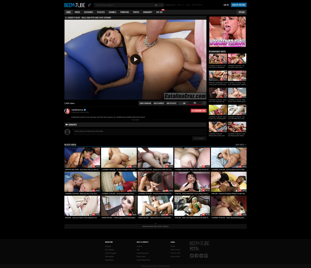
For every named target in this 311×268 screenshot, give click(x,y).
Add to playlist (171, 103)
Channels (112, 12)
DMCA (173, 246)
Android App (109, 260)
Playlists (101, 12)
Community (147, 12)
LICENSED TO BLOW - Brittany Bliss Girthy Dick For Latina (217, 135)
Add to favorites (159, 103)
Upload (242, 12)
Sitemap (108, 246)
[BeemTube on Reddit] (201, 255)
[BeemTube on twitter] (192, 255)
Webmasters (109, 256)
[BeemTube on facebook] (197, 255)
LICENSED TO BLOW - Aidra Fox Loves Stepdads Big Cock (218, 101)
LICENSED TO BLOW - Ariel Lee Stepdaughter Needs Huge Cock (236, 135)
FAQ (138, 250)
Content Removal (142, 253)
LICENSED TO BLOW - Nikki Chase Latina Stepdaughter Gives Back (237, 101)
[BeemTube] (75, 5)
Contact (139, 246)
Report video (141, 256)
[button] (135, 59)
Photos (136, 12)
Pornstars (124, 12)
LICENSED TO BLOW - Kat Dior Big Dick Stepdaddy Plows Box (217, 66)
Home (68, 12)
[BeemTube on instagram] (206, 255)
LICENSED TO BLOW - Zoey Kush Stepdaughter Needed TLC (237, 83)
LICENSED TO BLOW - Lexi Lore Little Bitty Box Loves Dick (236, 118)
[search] (162, 5)
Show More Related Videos (155, 226)
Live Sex (160, 12)
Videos (77, 12)
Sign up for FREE (238, 4)
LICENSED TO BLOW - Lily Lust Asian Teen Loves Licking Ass (236, 66)
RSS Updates (109, 250)
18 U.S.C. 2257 (175, 253)
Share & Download (145, 103)
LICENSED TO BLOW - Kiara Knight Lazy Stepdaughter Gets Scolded (218, 118)
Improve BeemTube (143, 260)
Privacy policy (175, 256)
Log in (226, 4)
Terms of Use (175, 250)
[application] (135, 59)
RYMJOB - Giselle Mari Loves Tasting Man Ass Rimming (218, 83)
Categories (88, 12)
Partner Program (110, 253)
